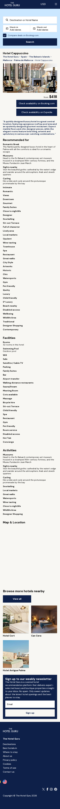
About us (7, 756)
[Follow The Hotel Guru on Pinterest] (55, 789)
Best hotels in (10, 748)
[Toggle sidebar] (56, 4)
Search (30, 41)
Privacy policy (10, 760)
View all (17, 598)
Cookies (7, 764)
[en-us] (4, 781)
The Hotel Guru (11, 738)
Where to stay (10, 752)
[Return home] (12, 4)
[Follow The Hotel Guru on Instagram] (51, 789)
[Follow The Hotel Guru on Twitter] (43, 789)
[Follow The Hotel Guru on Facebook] (47, 789)
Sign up (30, 712)
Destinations (9, 744)
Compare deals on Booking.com (23, 35)
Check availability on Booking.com (37, 103)
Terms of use (9, 767)
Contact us (8, 771)
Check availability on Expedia (36, 112)
